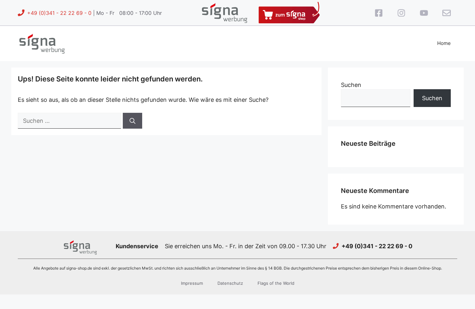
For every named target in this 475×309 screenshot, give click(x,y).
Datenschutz (230, 283)
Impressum (192, 283)
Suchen (351, 84)
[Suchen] (132, 121)
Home (444, 43)
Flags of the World (276, 283)
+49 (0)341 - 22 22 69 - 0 (59, 13)
